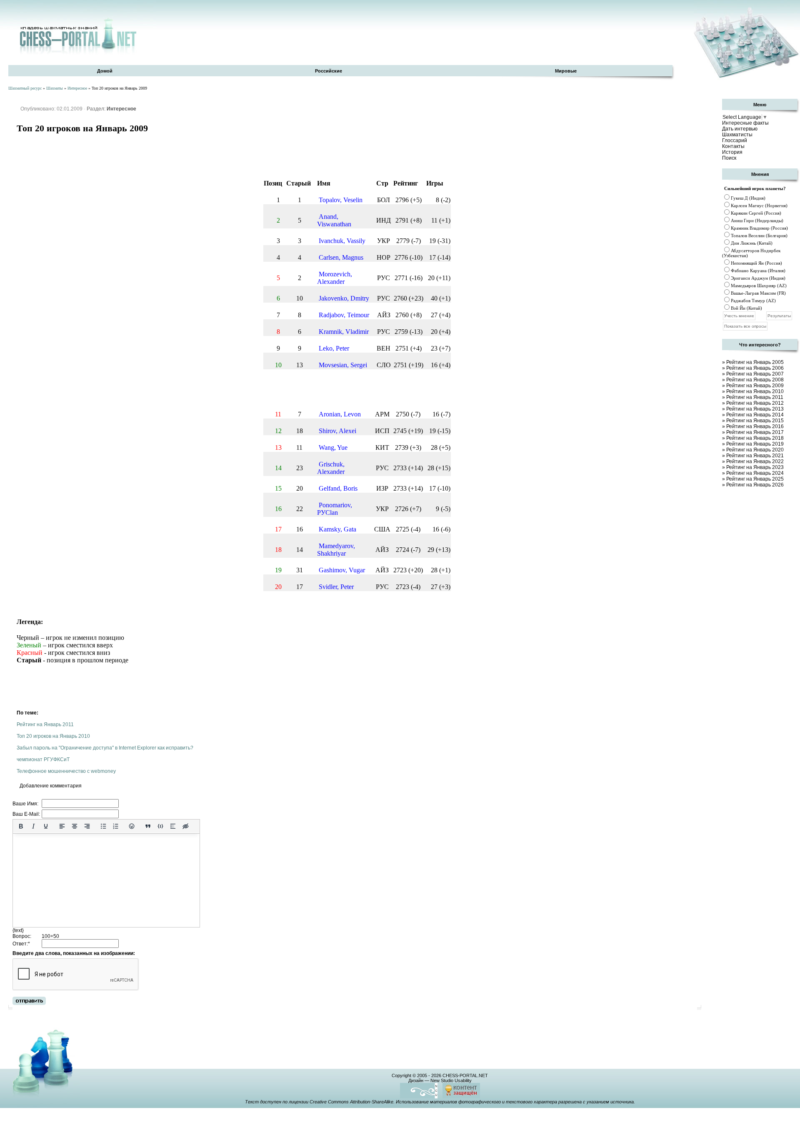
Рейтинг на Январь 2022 (755, 461)
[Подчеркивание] (46, 826)
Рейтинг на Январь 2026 (755, 485)
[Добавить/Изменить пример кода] (160, 826)
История (732, 152)
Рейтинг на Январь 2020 (755, 450)
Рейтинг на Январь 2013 (755, 409)
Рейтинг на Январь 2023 (755, 467)
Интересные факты (745, 123)
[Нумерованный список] (116, 826)
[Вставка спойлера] (173, 826)
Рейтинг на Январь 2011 (45, 724)
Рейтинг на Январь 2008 (755, 380)
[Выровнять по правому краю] (87, 826)
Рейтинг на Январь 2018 (755, 438)
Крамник (739, 228)
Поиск (729, 158)
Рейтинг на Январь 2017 (755, 432)
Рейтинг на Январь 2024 (755, 473)
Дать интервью (740, 129)
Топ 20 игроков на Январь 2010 (53, 736)
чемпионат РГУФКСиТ (43, 759)
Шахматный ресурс (25, 88)
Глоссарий (734, 140)
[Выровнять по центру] (74, 826)
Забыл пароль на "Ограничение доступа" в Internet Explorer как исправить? (105, 748)
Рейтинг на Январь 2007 (755, 374)
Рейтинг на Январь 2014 (755, 415)
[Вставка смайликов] (132, 826)
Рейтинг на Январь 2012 (755, 403)
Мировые (566, 70)
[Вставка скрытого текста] (185, 826)
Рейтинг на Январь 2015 (755, 421)
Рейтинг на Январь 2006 (755, 368)
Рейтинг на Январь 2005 (755, 362)
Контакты (733, 146)
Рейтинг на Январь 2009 (755, 386)
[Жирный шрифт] (21, 826)
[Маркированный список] (103, 826)
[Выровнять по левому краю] (62, 826)
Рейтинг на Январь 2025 (755, 479)
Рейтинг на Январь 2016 (755, 426)
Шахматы (54, 88)
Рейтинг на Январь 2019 (755, 444)
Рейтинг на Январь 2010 (755, 391)
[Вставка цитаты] (148, 826)
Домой (104, 70)
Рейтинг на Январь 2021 (755, 456)
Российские (328, 70)
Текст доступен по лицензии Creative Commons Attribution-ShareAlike (319, 1101)
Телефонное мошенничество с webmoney (66, 771)
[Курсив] (33, 826)
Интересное (77, 88)
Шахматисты (737, 135)
